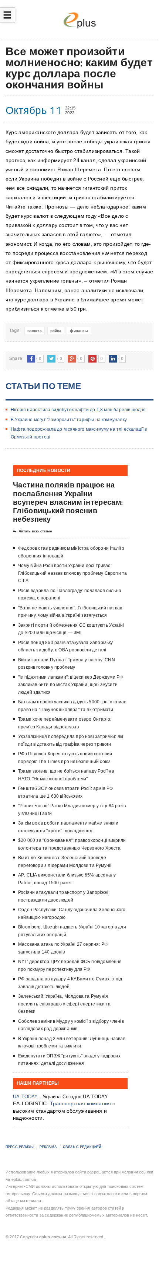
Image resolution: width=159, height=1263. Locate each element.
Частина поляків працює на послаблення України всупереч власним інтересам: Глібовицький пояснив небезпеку (68, 502)
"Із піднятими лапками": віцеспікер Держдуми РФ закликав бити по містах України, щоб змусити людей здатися (70, 685)
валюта (34, 331)
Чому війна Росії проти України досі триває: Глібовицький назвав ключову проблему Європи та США (72, 573)
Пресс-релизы (20, 1147)
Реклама (48, 1147)
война (56, 331)
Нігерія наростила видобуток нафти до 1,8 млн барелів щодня (78, 409)
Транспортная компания (80, 1103)
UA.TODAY (25, 1096)
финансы (79, 331)
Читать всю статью (35, 531)
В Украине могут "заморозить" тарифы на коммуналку (69, 419)
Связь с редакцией (82, 1147)
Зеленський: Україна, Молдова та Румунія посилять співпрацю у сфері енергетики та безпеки (64, 1004)
